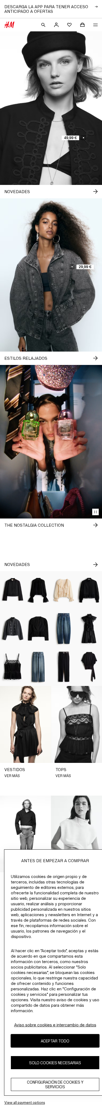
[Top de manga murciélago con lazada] (89, 667)
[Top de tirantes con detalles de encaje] (13, 667)
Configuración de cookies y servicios (55, 1084)
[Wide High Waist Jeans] (38, 667)
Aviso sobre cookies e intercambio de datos (55, 1025)
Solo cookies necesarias (55, 1062)
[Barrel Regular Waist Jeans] (64, 628)
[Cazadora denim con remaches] (13, 628)
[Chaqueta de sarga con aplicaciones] (13, 590)
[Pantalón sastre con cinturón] (64, 667)
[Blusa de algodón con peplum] (89, 590)
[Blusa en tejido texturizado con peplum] (38, 628)
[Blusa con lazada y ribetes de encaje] (64, 590)
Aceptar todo (55, 1041)
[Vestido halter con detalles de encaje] (89, 628)
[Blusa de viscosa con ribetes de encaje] (38, 590)
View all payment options (24, 1103)
